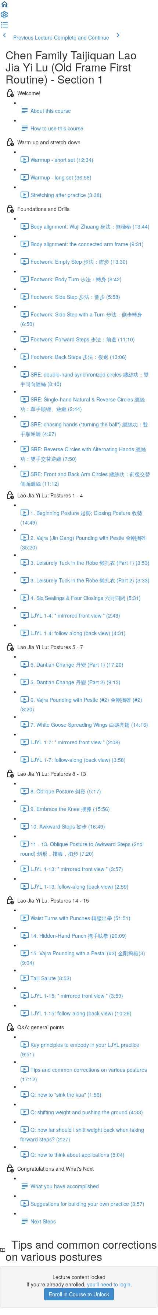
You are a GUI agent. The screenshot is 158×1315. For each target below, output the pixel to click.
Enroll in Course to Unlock (79, 1294)
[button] (4, 6)
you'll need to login (108, 1284)
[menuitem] (4, 17)
